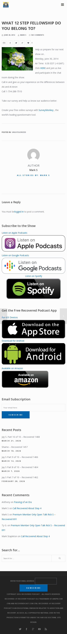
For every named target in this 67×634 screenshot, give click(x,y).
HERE (43, 68)
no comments (37, 35)
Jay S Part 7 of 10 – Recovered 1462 (20, 477)
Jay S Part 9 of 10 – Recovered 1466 (20, 457)
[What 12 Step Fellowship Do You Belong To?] (4, 42)
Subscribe (16, 415)
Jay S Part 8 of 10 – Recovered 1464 (20, 467)
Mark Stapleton (9, 536)
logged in (19, 211)
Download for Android (13, 340)
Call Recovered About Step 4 (27, 508)
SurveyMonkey (46, 110)
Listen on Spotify (33, 276)
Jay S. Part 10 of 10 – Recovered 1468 (21, 436)
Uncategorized (19, 132)
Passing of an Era (23, 502)
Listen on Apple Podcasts (14, 232)
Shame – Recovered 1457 (15, 446)
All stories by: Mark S (33, 175)
